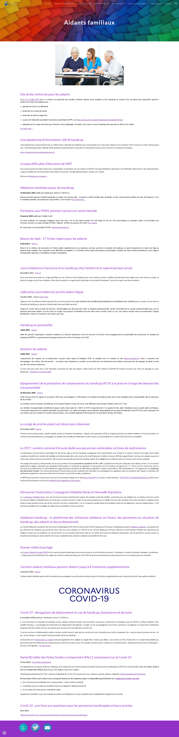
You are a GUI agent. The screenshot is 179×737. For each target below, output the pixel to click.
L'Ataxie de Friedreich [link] (62, 3)
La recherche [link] (82, 3)
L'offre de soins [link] (100, 3)
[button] (176, 3)
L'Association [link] (156, 3)
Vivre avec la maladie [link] (137, 3)
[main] (89, 20)
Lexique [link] (168, 3)
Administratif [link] (117, 3)
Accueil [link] (47, 3)
